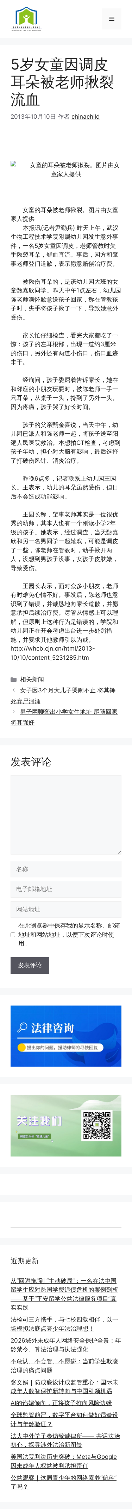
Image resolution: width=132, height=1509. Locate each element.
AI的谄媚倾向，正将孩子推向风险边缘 (61, 1402)
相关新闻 (32, 679)
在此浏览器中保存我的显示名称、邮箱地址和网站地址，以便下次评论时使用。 (69, 934)
